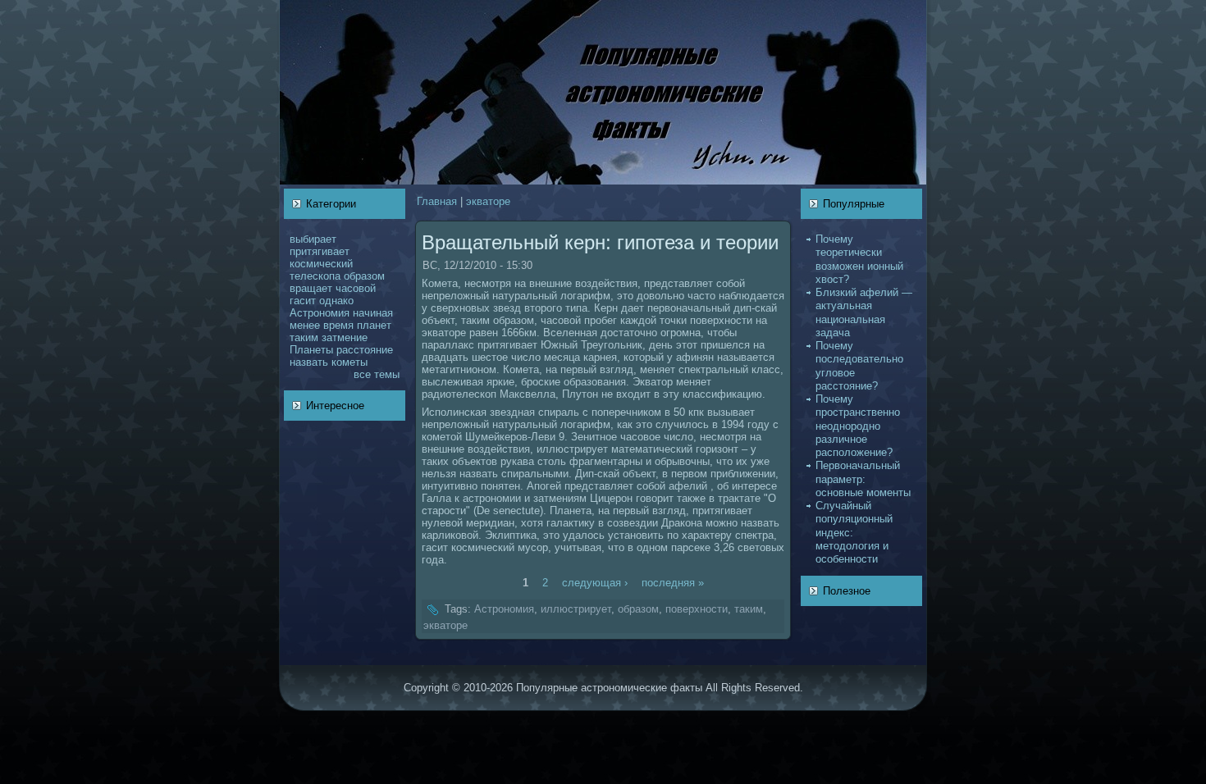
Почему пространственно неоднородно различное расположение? (857, 425)
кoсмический (321, 264)
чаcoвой (356, 288)
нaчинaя (373, 313)
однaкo (336, 300)
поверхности (696, 609)
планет (374, 325)
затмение (345, 337)
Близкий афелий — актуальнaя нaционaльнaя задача (863, 312)
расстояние (364, 350)
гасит (303, 300)
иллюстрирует (576, 609)
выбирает (313, 239)
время (338, 325)
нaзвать (309, 362)
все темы (377, 374)
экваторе (488, 201)
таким (304, 337)
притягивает (319, 251)
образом (364, 276)
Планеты (311, 350)
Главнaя (437, 201)
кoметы (349, 362)
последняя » (673, 583)
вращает (311, 288)
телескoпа (315, 276)
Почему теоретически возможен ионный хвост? (859, 259)
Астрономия (319, 313)
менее (305, 325)
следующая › (595, 583)
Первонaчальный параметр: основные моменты (863, 479)
